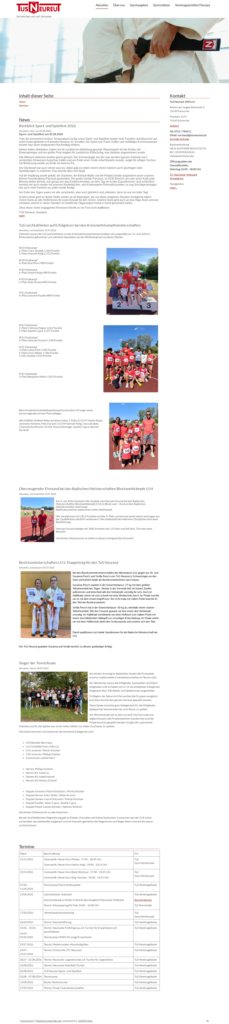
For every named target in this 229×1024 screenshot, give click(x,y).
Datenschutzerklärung (48, 1020)
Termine (23, 105)
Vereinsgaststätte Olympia (192, 5)
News (22, 101)
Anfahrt (174, 125)
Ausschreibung (143, 899)
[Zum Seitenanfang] (207, 1020)
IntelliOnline (85, 1020)
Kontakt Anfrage (179, 139)
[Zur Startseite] (38, 7)
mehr (22, 215)
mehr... (173, 187)
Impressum (27, 1020)
